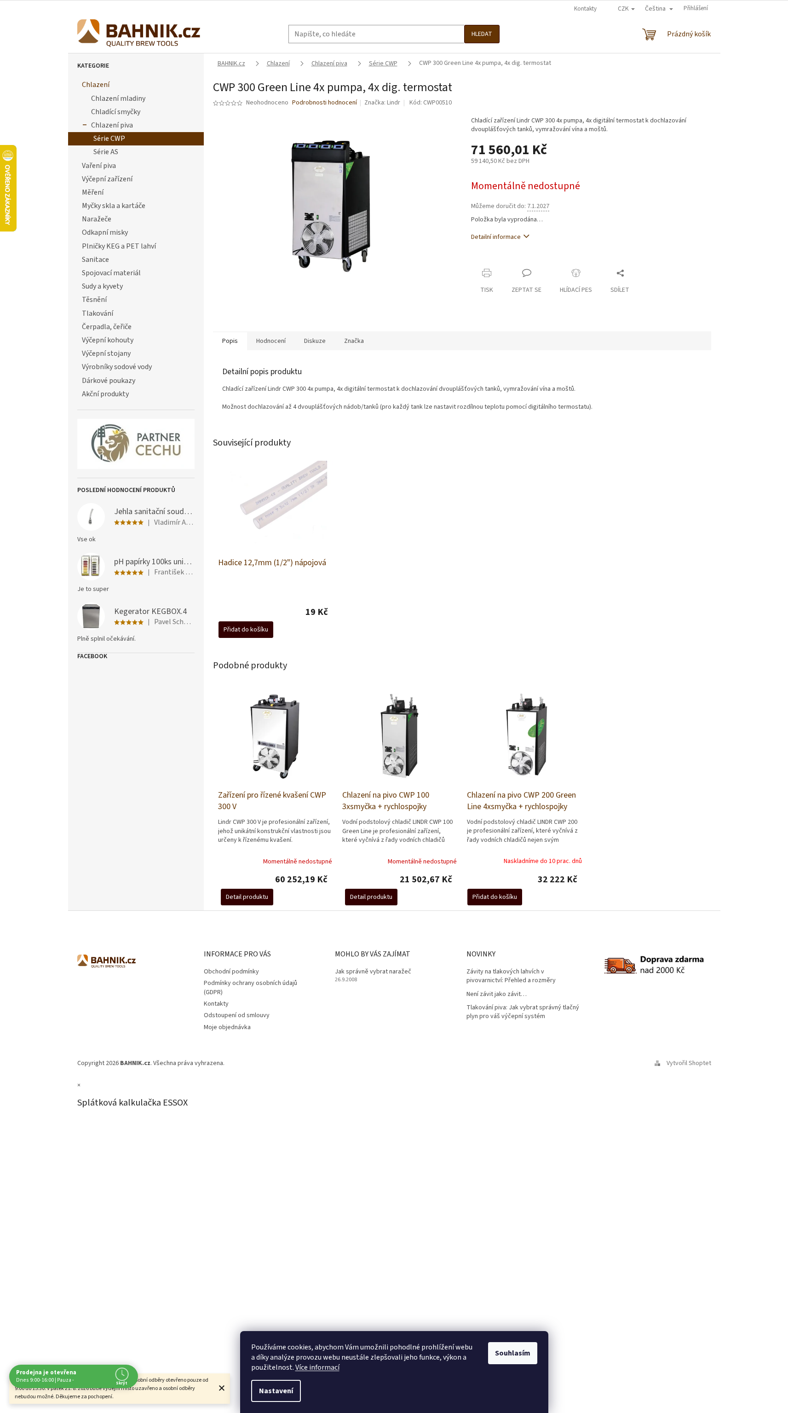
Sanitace (95, 260)
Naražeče (96, 219)
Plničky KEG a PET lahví (119, 246)
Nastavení (276, 1391)
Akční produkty (105, 394)
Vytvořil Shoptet (689, 1063)
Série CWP (109, 138)
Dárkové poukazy (108, 381)
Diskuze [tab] (315, 341)
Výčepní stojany (106, 353)
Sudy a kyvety (102, 286)
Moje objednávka (227, 1027)
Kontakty (585, 9)
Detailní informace (496, 237)
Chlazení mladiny (118, 98)
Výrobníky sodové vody (117, 367)
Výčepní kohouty (107, 340)
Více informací (317, 1367)
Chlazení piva (112, 125)
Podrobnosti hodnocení (324, 102)
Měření (93, 192)
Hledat (482, 34)
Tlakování (97, 313)
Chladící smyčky (115, 112)
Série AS (105, 152)
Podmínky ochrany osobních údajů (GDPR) (250, 987)
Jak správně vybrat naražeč (373, 971)
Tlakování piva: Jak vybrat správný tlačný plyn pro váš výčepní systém (522, 1012)
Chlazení (95, 85)
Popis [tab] (230, 341)
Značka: (382, 102)
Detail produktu (247, 897)
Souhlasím (512, 1353)
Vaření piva (99, 166)
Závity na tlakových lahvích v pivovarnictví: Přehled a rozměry (511, 976)
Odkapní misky (105, 232)
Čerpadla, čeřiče (107, 327)
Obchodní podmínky (231, 971)
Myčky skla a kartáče (113, 206)
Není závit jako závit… (496, 994)
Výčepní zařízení (107, 179)
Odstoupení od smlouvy (237, 1015)
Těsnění (94, 300)
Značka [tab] (354, 341)
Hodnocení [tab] (271, 341)
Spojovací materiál (111, 273)
